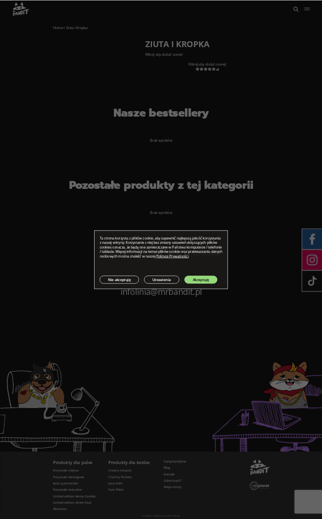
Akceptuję (201, 279)
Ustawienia (161, 279)
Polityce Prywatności (172, 256)
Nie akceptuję (119, 279)
